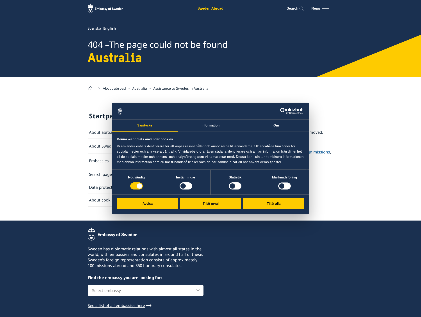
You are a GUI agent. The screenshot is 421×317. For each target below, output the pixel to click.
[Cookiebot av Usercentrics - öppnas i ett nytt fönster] (285, 111)
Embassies (99, 160)
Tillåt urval (211, 203)
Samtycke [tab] (144, 125)
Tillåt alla (273, 203)
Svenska (94, 28)
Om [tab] (276, 125)
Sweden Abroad (210, 8)
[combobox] (145, 290)
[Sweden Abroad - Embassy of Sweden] (110, 8)
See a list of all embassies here (116, 305)
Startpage (105, 115)
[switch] (186, 186)
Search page (100, 174)
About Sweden (102, 146)
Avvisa (148, 203)
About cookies (102, 200)
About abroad (114, 88)
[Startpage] (92, 88)
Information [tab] (210, 125)
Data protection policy (109, 187)
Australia (139, 88)
